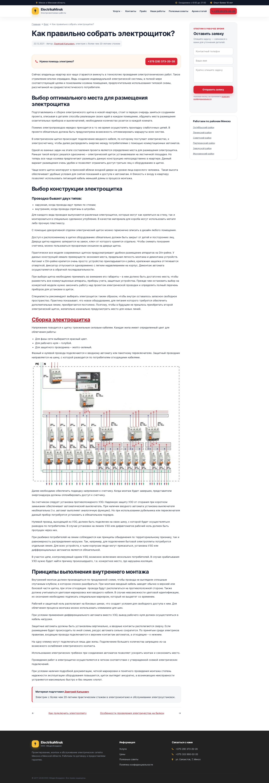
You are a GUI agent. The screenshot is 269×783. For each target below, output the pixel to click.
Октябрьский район (203, 127)
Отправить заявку (213, 89)
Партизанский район (204, 143)
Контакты (130, 11)
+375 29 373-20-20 (224, 11)
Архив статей (199, 11)
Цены (122, 754)
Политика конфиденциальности (136, 764)
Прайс (143, 11)
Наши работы (157, 11)
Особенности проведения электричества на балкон (132, 713)
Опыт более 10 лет (223, 3)
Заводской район (202, 148)
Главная (36, 24)
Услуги (116, 11)
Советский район (202, 137)
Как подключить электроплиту (68, 713)
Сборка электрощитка (61, 319)
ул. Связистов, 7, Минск (188, 759)
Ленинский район (202, 132)
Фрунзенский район (203, 153)
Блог (46, 24)
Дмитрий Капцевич (64, 43)
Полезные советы (178, 11)
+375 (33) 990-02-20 (186, 754)
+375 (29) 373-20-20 (161, 61)
